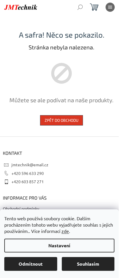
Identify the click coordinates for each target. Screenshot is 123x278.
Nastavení (59, 245)
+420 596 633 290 (27, 173)
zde (65, 231)
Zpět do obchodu (61, 120)
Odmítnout (31, 264)
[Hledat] (80, 7)
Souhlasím (88, 264)
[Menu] (110, 7)
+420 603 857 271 (27, 181)
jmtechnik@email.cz (29, 164)
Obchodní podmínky (21, 208)
